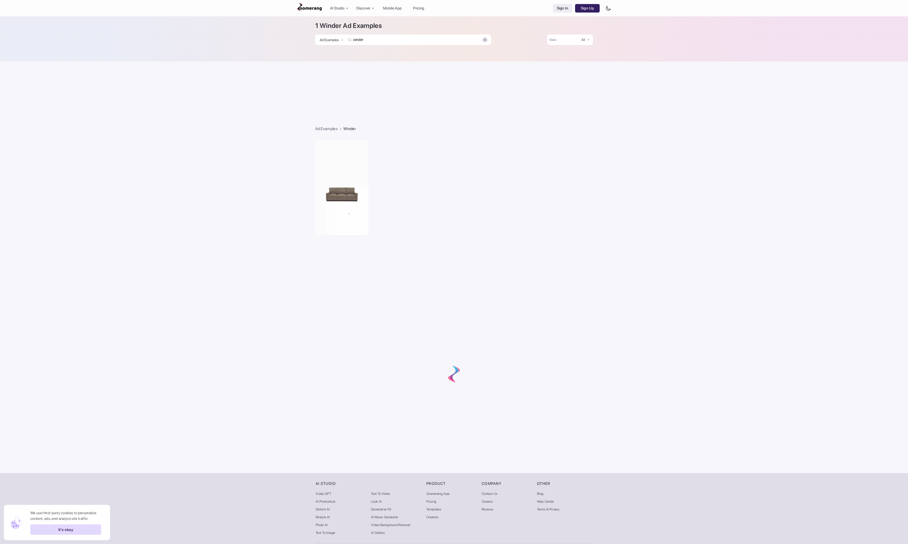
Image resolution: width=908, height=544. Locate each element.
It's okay (65, 529)
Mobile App (392, 8)
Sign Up (587, 8)
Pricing (418, 8)
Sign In (562, 8)
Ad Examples (326, 128)
